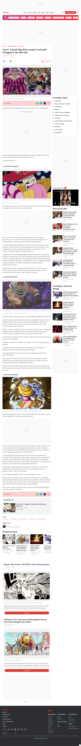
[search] (63, 12)
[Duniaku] (6, 12)
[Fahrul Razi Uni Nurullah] (4, 526)
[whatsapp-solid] (37, 103)
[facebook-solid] (41, 103)
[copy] (48, 103)
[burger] (77, 12)
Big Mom (19, 108)
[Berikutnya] (51, 542)
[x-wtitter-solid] (44, 103)
